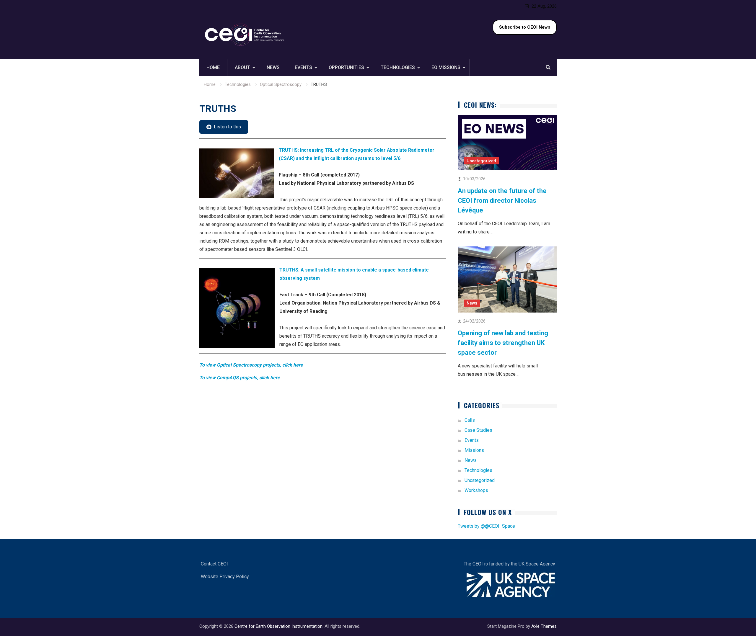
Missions (474, 450)
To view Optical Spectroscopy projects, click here (251, 365)
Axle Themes (544, 626)
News (273, 67)
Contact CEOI (214, 564)
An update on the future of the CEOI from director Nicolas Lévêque (502, 200)
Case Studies (478, 430)
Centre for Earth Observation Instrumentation (278, 626)
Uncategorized (481, 160)
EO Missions (445, 67)
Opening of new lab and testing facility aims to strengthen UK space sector (503, 342)
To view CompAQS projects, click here (239, 377)
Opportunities (346, 67)
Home (213, 67)
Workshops (476, 490)
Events (303, 67)
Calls (470, 420)
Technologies (398, 67)
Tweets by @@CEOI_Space (486, 526)
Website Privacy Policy (225, 576)
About (242, 67)
